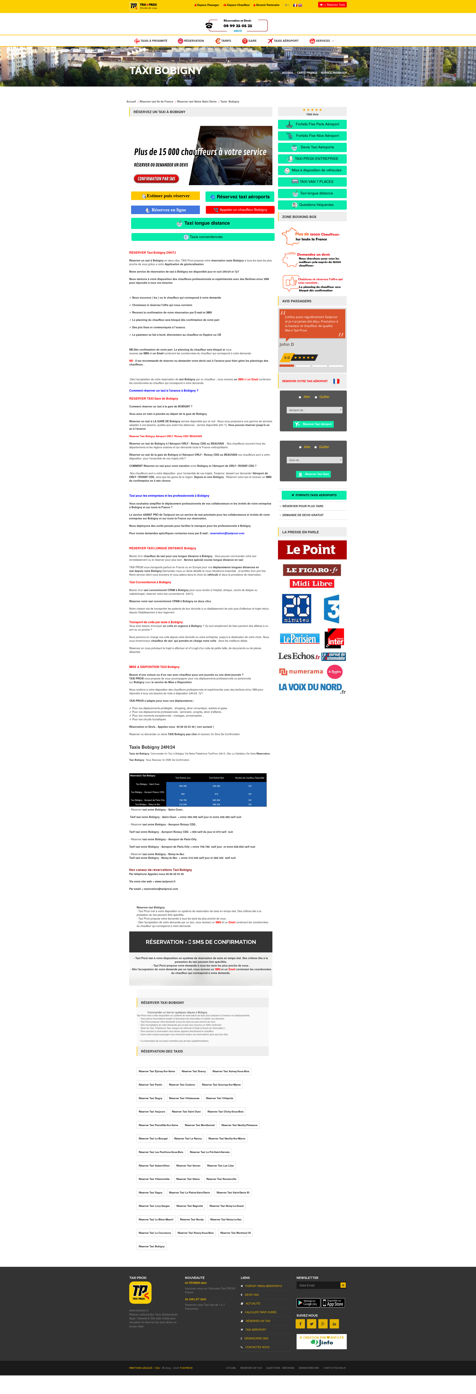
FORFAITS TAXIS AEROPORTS (316, 495)
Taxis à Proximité (153, 41)
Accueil (288, 72)
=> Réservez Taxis (333, 4)
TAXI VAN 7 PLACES (316, 181)
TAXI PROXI (186, 1368)
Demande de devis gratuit (303, 515)
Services (322, 41)
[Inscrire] (343, 1285)
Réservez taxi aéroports (243, 196)
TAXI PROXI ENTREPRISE (316, 158)
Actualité (252, 1303)
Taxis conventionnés (206, 236)
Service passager (334, 72)
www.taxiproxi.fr (165, 881)
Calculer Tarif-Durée (260, 1312)
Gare (252, 41)
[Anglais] (300, 5)
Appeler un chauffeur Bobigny (243, 209)
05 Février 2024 (196, 1283)
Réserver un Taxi (257, 1321)
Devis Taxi (251, 1295)
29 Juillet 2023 (195, 1299)
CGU (158, 1368)
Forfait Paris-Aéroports (263, 1286)
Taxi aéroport (255, 1329)
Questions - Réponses (280, 1368)
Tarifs (226, 41)
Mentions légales (141, 1368)
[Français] (295, 5)
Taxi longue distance (206, 222)
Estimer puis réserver (168, 195)
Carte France (307, 72)
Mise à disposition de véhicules (316, 169)
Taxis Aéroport (286, 41)
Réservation (193, 41)
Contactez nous (257, 1347)
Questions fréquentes (316, 204)
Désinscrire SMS (256, 1338)
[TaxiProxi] (140, 1302)
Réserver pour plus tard (302, 506)
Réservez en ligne (168, 209)
